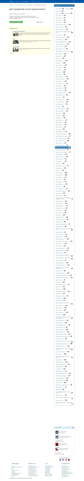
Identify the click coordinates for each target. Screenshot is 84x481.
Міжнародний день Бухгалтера (64, 343)
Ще (42, 1)
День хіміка (60, 129)
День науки (60, 115)
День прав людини (61, 380)
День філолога (60, 126)
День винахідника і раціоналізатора (64, 255)
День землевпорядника (62, 44)
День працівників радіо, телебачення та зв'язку (64, 349)
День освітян (60, 286)
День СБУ (60, 58)
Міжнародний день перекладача (64, 277)
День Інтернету (60, 67)
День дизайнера (60, 232)
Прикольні (13, 471)
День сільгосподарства (62, 351)
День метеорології (61, 120)
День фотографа (61, 172)
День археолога (61, 210)
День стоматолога (61, 27)
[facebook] (63, 460)
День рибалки (69, 8)
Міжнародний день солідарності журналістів (64, 229)
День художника (61, 307)
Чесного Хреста (31, 473)
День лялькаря (61, 53)
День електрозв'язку (62, 110)
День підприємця (61, 226)
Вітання (17, 1)
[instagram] (66, 460)
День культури (60, 298)
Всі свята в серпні (58, 452)
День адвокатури (61, 395)
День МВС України (61, 60)
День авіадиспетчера (62, 320)
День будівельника (61, 208)
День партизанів (61, 260)
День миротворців (61, 131)
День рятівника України (62, 248)
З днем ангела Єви (62, 443)
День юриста (60, 293)
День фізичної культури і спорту (64, 241)
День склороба (61, 359)
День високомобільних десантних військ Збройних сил (64, 198)
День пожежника (61, 81)
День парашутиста (61, 184)
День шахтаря (68, 13)
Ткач (14, 38)
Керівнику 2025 (14, 475)
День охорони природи (62, 140)
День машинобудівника (62, 273)
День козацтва (60, 310)
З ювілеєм (33, 1)
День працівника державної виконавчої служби (64, 392)
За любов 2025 (47, 471)
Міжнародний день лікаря (62, 291)
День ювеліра (60, 20)
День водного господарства (63, 133)
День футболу (61, 382)
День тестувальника (61, 234)
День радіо (59, 106)
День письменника (61, 39)
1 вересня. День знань (62, 219)
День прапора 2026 (62, 431)
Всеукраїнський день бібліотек (63, 275)
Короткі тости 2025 (48, 473)
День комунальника (61, 48)
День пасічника (61, 212)
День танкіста (60, 245)
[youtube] (60, 460)
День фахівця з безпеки (62, 346)
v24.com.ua (11, 1)
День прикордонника (62, 99)
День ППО (59, 170)
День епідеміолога (61, 305)
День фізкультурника (61, 205)
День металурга (61, 181)
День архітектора (60, 8)
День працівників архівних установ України (64, 403)
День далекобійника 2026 (63, 448)
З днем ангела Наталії (32, 471)
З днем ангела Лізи (31, 470)
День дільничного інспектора (63, 152)
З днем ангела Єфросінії (32, 474)
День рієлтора (60, 300)
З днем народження (25, 1)
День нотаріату (60, 221)
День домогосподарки (61, 145)
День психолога (61, 88)
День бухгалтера (61, 175)
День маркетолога (61, 327)
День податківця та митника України (64, 51)
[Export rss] (73, 427)
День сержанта (60, 35)
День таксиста (60, 56)
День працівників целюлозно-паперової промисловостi (64, 317)
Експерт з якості (16, 46)
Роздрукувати (40, 22)
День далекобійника (62, 217)
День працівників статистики (63, 373)
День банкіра (60, 117)
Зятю (12, 476)
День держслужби (61, 154)
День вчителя (60, 289)
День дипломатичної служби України (64, 398)
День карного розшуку (62, 78)
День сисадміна (59, 11)
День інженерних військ (62, 331)
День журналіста (61, 143)
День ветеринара (61, 203)
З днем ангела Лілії (59, 440)
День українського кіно (62, 239)
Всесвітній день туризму (62, 265)
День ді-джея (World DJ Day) (63, 41)
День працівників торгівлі (62, 191)
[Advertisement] (30, 63)
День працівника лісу (62, 262)
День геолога (60, 72)
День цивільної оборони (62, 37)
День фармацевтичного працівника (64, 258)
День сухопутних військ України (64, 384)
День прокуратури (61, 366)
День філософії (59, 13)
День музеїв (60, 113)
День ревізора (60, 17)
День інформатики (61, 371)
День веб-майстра (61, 65)
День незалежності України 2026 (65, 436)
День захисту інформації (62, 364)
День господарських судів (62, 138)
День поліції (60, 163)
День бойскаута (60, 22)
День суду (60, 389)
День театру (60, 62)
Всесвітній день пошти (62, 296)
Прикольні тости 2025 (48, 475)
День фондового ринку (62, 149)
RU (73, 1)
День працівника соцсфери (63, 334)
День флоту (60, 193)
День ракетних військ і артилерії (64, 336)
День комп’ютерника (62, 29)
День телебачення (61, 362)
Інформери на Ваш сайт (59, 453)
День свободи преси (61, 104)
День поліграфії (61, 124)
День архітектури (61, 161)
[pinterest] (69, 460)
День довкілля (60, 85)
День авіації (60, 215)
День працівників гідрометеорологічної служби (64, 357)
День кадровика (61, 122)
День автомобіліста (62, 329)
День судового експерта (62, 165)
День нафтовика (61, 243)
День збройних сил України (63, 375)
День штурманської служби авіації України (64, 32)
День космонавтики (61, 76)
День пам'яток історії (61, 83)
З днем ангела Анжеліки (15, 473)
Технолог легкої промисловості (19, 31)
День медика (60, 186)
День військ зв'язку (61, 201)
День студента (61, 354)
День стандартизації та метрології (64, 303)
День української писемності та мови (64, 341)
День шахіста (60, 179)
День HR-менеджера (62, 250)
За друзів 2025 (47, 470)
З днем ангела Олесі (31, 472)
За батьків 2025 (47, 469)
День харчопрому (61, 322)
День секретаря (61, 90)
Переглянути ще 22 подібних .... (16, 22)
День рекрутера (61, 252)
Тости (38, 1)
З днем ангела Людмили (32, 475)
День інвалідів (60, 368)
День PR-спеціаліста (61, 188)
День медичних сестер (62, 108)
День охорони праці (61, 94)
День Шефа (60, 314)
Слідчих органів (60, 69)
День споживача (61, 46)
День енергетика (61, 400)
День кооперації (61, 168)
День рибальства (61, 159)
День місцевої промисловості (63, 136)
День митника (60, 15)
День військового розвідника (63, 224)
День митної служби (62, 156)
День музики (60, 282)
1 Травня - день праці (62, 101)
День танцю (60, 97)
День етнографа (61, 177)
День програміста (61, 236)
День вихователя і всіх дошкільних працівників (64, 268)
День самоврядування (62, 378)
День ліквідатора (61, 387)
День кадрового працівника (63, 92)
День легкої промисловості (63, 147)
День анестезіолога (61, 312)
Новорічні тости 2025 (48, 474)
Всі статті (11, 53)
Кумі (12, 468)
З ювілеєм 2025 (47, 468)
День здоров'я (60, 74)
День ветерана (60, 279)
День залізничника (61, 338)
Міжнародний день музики (62, 284)
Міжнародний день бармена (63, 24)
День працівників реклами (63, 325)
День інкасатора (60, 195)
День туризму (60, 270)
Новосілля (13, 472)
